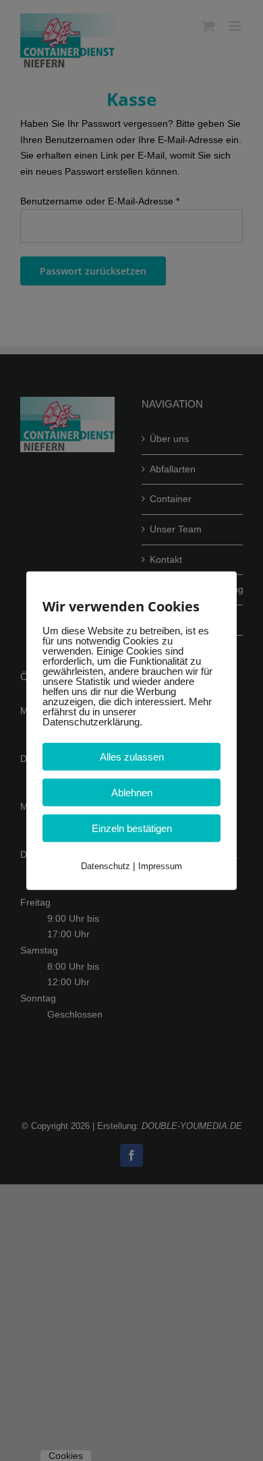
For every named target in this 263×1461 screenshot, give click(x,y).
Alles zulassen (132, 756)
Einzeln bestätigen (132, 827)
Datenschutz (105, 865)
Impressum (160, 865)
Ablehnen (131, 792)
